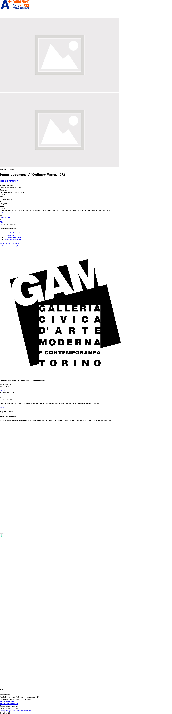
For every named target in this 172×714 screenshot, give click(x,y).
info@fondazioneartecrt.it (9, 704)
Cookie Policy (15, 710)
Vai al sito (3, 390)
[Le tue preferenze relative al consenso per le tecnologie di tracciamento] (2, 535)
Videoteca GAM (5, 217)
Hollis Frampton (9, 180)
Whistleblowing (26, 710)
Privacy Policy (5, 710)
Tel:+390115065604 (7, 701)
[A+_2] (15, 9)
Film (1, 222)
